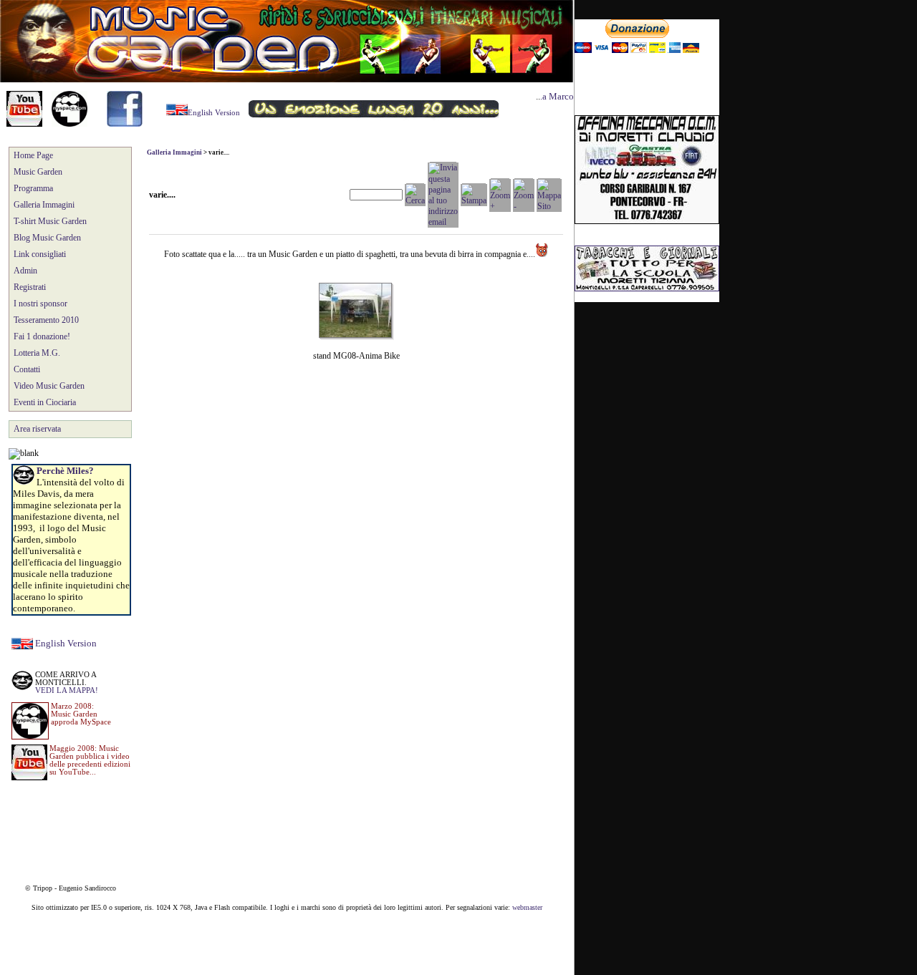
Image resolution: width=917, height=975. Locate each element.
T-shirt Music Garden (50, 221)
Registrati (30, 287)
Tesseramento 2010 (46, 320)
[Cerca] (415, 200)
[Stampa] (474, 200)
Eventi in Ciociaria (45, 402)
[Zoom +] (500, 206)
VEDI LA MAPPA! (66, 690)
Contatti (27, 369)
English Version (66, 643)
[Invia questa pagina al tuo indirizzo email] (443, 222)
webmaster (527, 907)
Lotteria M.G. (37, 353)
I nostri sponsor (40, 304)
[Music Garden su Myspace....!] (69, 123)
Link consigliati (40, 254)
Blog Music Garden (47, 238)
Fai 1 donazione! (42, 336)
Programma (33, 188)
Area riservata (37, 429)
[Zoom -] (523, 206)
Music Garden (38, 172)
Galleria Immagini (44, 205)
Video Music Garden (49, 386)
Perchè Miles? (65, 470)
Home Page (33, 155)
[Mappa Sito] (549, 206)
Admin (25, 271)
